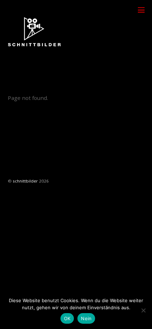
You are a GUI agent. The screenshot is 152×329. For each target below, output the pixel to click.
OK (67, 318)
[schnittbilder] (34, 55)
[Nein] (143, 310)
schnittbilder (25, 181)
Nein (86, 318)
